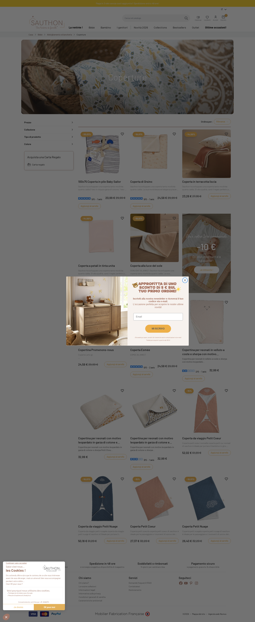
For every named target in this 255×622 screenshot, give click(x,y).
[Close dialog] (185, 280)
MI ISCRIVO (158, 328)
